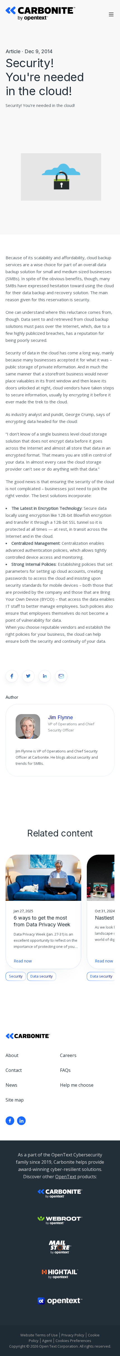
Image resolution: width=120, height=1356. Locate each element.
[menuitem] (10, 1120)
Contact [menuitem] (14, 1070)
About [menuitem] (12, 1055)
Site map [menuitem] (15, 1100)
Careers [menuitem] (68, 1055)
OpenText (65, 1176)
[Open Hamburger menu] (111, 14)
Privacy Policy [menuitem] (72, 1335)
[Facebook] (10, 1120)
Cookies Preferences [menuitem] (73, 1340)
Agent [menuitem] (47, 1340)
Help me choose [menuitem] (76, 1085)
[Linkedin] (21, 1120)
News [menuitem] (11, 1085)
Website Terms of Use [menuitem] (39, 1335)
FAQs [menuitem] (65, 1070)
